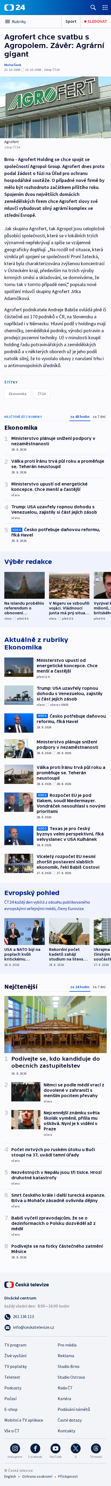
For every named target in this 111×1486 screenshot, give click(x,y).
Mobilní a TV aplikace (23, 1420)
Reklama (66, 1355)
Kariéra (64, 1398)
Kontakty (66, 1430)
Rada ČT (65, 1387)
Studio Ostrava (71, 1377)
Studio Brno (68, 1366)
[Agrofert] (55, 107)
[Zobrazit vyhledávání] (93, 7)
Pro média (67, 1345)
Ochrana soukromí (37, 1476)
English (10, 1476)
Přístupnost (68, 1476)
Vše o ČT (12, 1430)
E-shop (11, 1409)
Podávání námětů (74, 1409)
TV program (15, 1345)
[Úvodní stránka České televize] (27, 1284)
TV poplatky (15, 1366)
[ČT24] (14, 7)
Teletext (12, 1377)
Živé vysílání (15, 1355)
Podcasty (12, 1387)
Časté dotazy (70, 1420)
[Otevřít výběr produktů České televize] (105, 7)
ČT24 (42, 393)
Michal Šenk (12, 65)
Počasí (10, 1398)
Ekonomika (17, 393)
